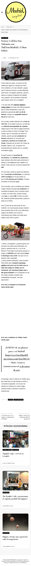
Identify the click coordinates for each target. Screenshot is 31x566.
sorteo (10, 399)
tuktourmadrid (18, 399)
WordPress (24, 562)
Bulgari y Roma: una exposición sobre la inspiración (15, 538)
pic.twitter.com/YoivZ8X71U (17, 358)
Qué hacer (5, 38)
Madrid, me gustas (17, 560)
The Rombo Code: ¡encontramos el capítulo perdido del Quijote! (15, 497)
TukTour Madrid (19, 105)
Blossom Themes (8, 562)
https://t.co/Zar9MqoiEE (16, 355)
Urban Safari (5, 107)
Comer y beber (7, 449)
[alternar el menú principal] (2, 12)
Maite (4, 58)
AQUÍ (10, 150)
